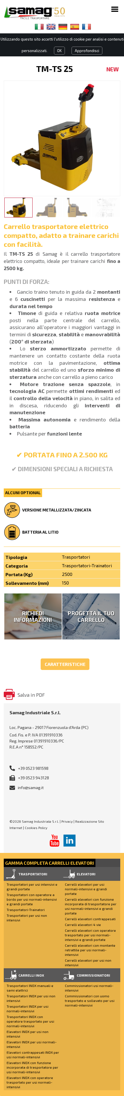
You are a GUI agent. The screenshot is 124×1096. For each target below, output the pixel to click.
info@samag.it (31, 787)
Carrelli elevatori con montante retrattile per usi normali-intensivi (90, 949)
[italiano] (39, 26)
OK (59, 50)
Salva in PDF (31, 695)
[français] (86, 26)
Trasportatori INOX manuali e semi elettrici (30, 988)
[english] (51, 26)
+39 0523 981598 (33, 768)
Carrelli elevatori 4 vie (83, 925)
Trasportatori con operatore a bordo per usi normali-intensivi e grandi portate (32, 899)
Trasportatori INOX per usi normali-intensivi (27, 1008)
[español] (74, 26)
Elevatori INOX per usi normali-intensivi (32, 1044)
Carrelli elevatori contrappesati (90, 919)
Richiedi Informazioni (33, 616)
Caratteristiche (65, 664)
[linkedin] (69, 841)
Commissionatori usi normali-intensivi (89, 988)
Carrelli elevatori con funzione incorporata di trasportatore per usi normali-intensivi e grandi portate (91, 906)
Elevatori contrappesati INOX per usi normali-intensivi (33, 1054)
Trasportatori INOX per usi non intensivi (31, 998)
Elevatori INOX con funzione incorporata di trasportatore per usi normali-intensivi (32, 1067)
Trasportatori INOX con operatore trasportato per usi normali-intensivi (30, 1021)
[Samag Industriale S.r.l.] (38, 13)
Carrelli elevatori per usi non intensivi (88, 962)
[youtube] (54, 841)
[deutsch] (62, 26)
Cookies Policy (36, 828)
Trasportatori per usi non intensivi (27, 917)
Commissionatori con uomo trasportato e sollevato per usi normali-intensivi (89, 1000)
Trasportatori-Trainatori (26, 910)
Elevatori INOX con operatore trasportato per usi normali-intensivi (30, 1082)
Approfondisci (87, 50)
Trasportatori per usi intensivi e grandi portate (32, 886)
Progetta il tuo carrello (90, 616)
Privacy (67, 821)
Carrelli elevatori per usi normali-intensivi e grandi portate (86, 888)
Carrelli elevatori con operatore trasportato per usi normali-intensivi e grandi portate (90, 935)
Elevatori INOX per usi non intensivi (27, 1034)
